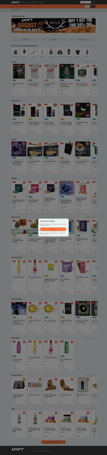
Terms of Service (44, 234)
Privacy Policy (59, 233)
